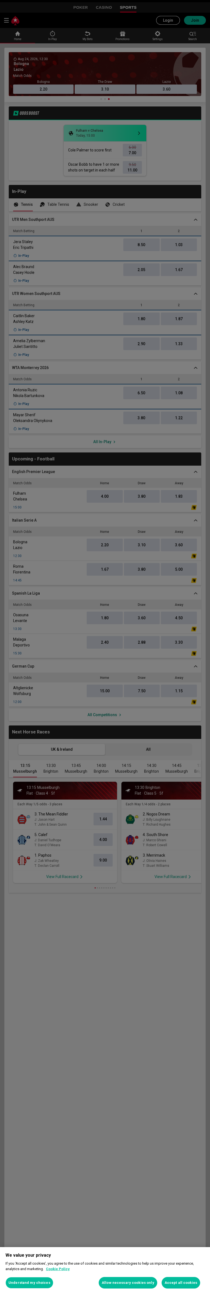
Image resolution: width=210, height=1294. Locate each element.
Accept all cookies (181, 1283)
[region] (105, 1270)
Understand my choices (29, 1283)
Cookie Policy (58, 1269)
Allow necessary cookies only (128, 1283)
